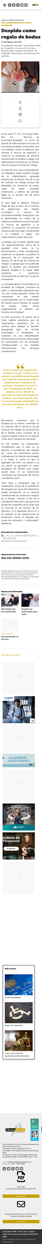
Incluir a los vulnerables (13, 1025)
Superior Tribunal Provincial (12, 20)
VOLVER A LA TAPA (10, 655)
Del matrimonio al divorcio (9, 638)
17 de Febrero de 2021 (11, 42)
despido (25, 558)
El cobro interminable (13, 997)
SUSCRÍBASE (21, 1222)
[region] (21, 911)
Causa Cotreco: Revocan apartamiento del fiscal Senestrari (17, 1054)
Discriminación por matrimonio (8, 610)
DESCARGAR (21, 1196)
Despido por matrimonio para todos (29, 611)
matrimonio (17, 558)
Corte (3, 558)
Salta (9, 558)
